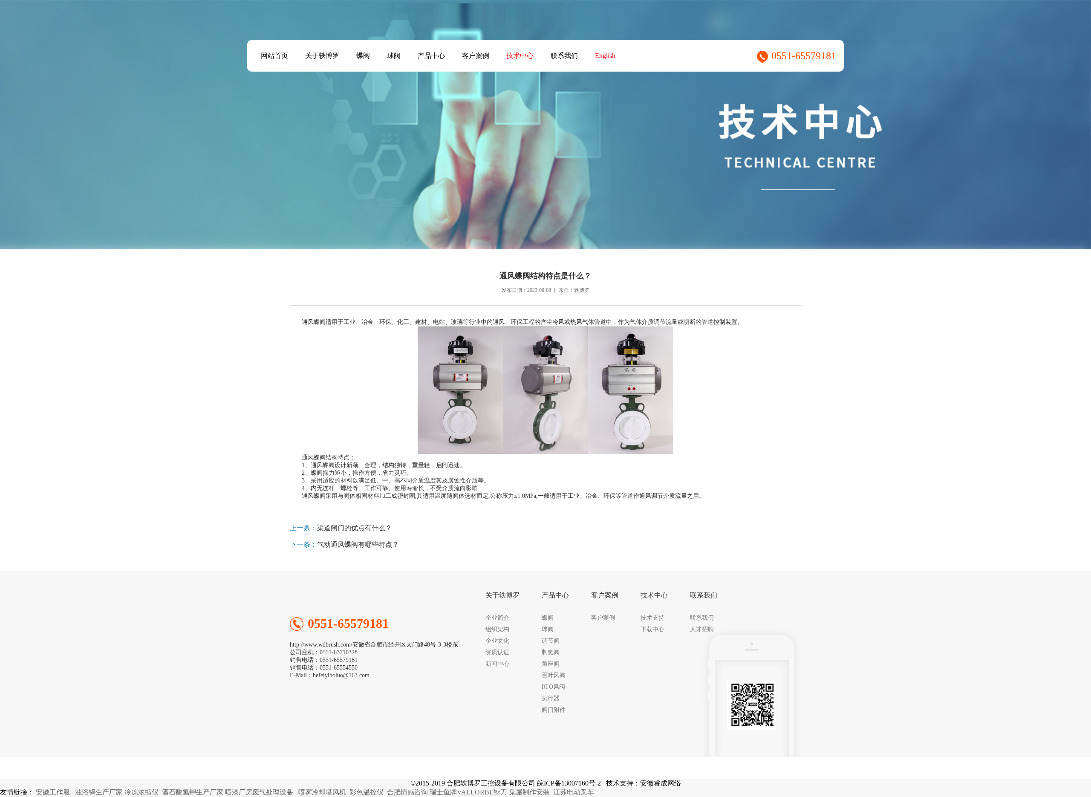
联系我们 (564, 55)
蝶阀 (363, 55)
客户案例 (475, 55)
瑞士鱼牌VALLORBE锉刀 (468, 792)
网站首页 (274, 55)
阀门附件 (554, 710)
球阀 (394, 55)
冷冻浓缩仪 (141, 792)
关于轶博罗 (322, 55)
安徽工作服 (53, 792)
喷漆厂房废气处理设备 (259, 792)
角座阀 (551, 664)
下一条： (303, 544)
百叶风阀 (554, 675)
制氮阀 (551, 652)
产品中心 (431, 55)
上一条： (303, 527)
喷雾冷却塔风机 (322, 792)
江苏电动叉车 (573, 792)
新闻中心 (497, 664)
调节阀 (551, 641)
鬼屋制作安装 (529, 792)
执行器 (551, 698)
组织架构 (497, 629)
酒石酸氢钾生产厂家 (192, 792)
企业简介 (497, 618)
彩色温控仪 (366, 792)
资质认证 (497, 652)
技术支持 (652, 618)
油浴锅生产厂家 (99, 792)
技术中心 (520, 55)
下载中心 (652, 629)
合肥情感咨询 (407, 792)
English (605, 55)
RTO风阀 (553, 687)
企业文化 (497, 641)
